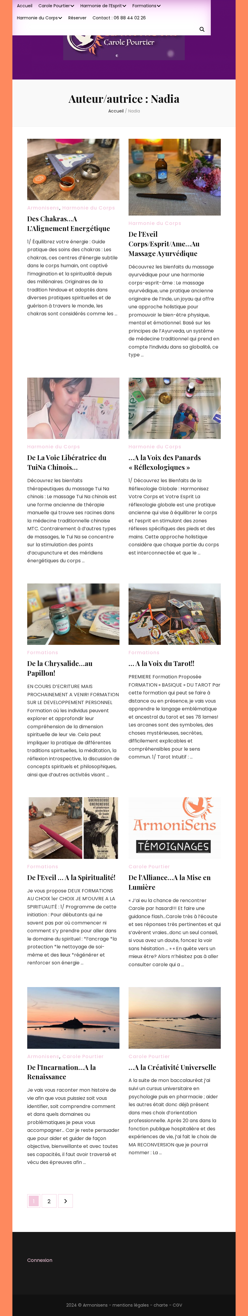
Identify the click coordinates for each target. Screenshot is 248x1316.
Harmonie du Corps (37, 18)
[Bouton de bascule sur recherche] (202, 30)
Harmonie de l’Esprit (101, 6)
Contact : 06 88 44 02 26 (119, 18)
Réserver (77, 18)
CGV (177, 1305)
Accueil (24, 6)
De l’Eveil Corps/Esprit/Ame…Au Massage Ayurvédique (164, 243)
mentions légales (131, 1305)
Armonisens (43, 207)
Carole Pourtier (54, 6)
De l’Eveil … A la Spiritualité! (71, 877)
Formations (144, 6)
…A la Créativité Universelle (172, 1067)
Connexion (39, 1260)
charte (161, 1305)
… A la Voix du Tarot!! (161, 663)
